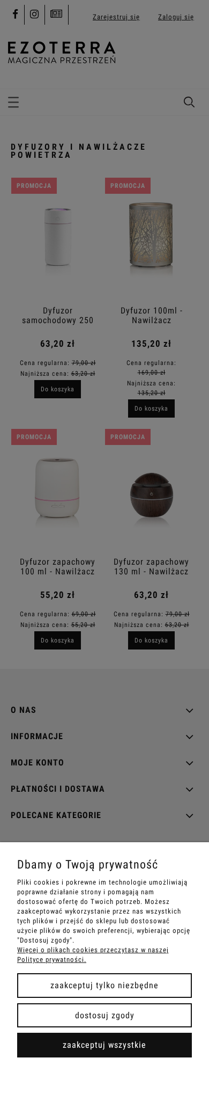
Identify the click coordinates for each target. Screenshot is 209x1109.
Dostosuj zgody (105, 1015)
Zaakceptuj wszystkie (104, 1045)
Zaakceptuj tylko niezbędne (104, 985)
